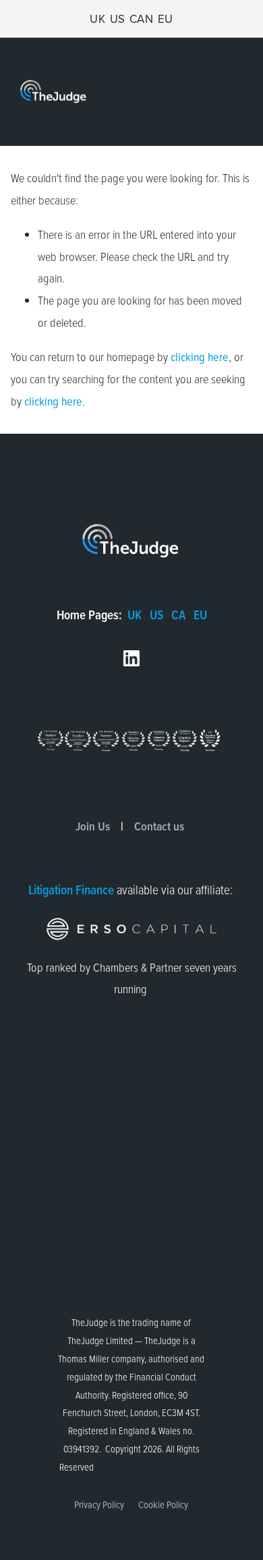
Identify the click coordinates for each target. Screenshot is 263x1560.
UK (97, 19)
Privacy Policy (99, 1504)
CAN (141, 19)
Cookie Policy (163, 1504)
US (117, 19)
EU (165, 19)
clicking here (200, 356)
